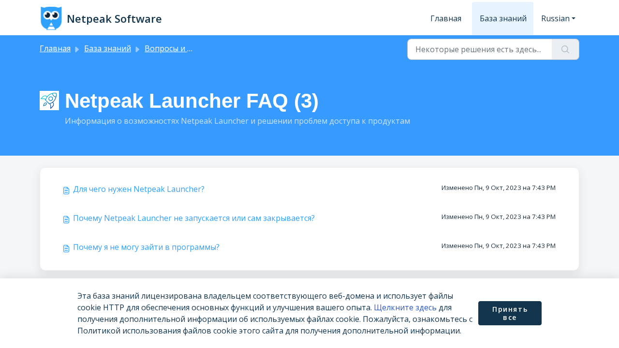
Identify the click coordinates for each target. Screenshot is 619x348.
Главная (445, 18)
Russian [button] (555, 18)
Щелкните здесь (405, 307)
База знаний (503, 18)
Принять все (510, 313)
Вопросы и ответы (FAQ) (191, 48)
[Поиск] (565, 49)
